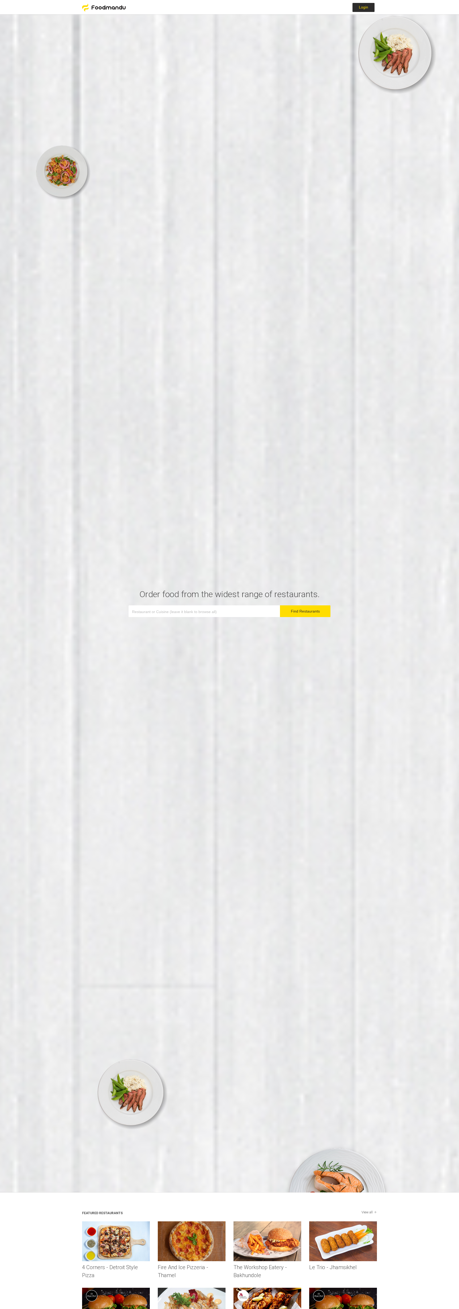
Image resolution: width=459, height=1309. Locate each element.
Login (363, 7)
